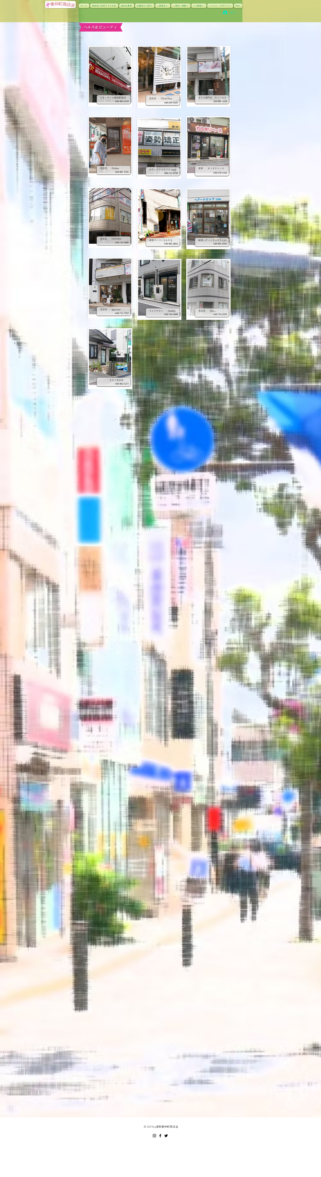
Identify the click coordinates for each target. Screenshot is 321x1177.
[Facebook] (160, 1135)
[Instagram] (154, 1135)
